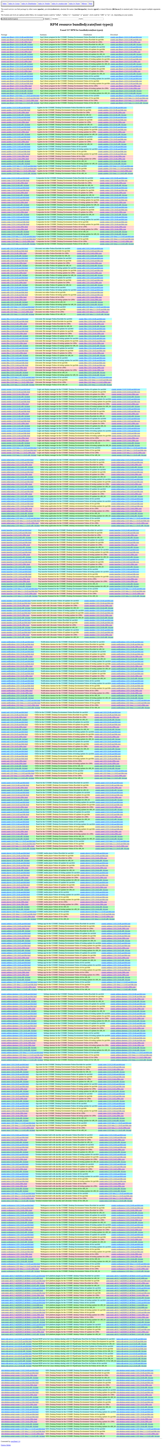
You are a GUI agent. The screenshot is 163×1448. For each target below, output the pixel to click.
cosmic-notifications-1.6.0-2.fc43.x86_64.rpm (127, 669)
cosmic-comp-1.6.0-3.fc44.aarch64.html (15, 188)
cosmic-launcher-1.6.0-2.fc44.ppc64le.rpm (124, 542)
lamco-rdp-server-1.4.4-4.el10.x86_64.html (16, 1361)
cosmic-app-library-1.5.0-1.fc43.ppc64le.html (17, 69)
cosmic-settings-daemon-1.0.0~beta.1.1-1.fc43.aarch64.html (22, 1052)
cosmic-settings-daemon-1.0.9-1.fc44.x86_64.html (18, 1048)
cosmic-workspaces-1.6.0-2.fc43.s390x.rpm (126, 1230)
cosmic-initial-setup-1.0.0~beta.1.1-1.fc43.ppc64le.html (20, 521)
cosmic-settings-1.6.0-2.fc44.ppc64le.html (15, 936)
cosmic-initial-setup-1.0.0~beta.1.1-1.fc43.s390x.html (20, 523)
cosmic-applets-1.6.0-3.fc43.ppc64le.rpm (112, 129)
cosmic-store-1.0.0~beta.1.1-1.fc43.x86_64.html (18, 1130)
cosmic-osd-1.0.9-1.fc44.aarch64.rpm (107, 751)
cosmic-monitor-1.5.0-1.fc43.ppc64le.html (16, 632)
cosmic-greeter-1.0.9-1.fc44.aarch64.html (15, 428)
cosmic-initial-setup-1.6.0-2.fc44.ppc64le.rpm (127, 472)
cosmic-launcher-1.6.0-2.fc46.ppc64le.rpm (124, 533)
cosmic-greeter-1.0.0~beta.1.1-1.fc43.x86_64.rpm (128, 455)
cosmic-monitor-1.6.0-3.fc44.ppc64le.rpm (98, 603)
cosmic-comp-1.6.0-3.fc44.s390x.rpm (113, 193)
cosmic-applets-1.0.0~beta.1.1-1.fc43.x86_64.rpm (115, 173)
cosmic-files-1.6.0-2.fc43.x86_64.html (14, 346)
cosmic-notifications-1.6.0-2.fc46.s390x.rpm (126, 647)
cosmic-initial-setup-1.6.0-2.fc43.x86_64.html (17, 487)
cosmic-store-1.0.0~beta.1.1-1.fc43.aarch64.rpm (114, 1123)
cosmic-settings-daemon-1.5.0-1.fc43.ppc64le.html (19, 1026)
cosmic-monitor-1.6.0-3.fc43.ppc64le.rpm (98, 613)
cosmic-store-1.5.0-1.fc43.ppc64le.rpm (111, 1096)
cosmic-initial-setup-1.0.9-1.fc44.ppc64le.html (17, 504)
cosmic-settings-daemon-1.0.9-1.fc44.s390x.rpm (127, 1043)
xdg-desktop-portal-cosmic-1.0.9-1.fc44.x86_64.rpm (134, 1424)
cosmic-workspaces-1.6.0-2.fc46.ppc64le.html (17, 1208)
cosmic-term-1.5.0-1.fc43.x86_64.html (14, 1171)
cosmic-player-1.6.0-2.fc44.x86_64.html (15, 870)
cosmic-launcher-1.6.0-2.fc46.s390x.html (15, 535)
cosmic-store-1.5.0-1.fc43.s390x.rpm (111, 1099)
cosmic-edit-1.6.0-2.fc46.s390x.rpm (89, 253)
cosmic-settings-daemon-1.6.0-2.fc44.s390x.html (18, 1009)
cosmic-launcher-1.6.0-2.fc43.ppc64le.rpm (124, 552)
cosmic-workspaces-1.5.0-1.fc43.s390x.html (16, 1239)
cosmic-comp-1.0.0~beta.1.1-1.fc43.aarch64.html (18, 236)
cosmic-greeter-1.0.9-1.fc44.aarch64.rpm (125, 428)
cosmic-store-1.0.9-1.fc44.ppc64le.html (15, 1108)
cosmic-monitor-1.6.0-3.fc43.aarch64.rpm (98, 610)
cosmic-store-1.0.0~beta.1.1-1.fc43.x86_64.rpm (114, 1130)
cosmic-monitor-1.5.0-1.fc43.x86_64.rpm (98, 637)
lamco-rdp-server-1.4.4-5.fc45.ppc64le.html (16, 1341)
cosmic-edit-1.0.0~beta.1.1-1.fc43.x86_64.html (17, 314)
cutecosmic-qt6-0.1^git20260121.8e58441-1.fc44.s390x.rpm (127, 1315)
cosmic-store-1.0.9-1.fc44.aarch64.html (15, 1103)
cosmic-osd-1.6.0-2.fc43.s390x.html (13, 737)
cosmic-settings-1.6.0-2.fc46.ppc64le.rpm (115, 926)
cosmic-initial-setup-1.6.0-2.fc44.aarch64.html (17, 469)
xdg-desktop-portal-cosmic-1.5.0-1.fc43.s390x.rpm (134, 1404)
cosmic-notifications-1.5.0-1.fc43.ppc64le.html (17, 673)
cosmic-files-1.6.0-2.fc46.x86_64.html (14, 326)
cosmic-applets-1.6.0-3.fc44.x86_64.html (15, 125)
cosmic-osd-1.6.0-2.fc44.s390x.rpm (106, 727)
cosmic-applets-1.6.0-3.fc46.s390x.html (15, 112)
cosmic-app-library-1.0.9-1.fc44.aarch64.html (17, 76)
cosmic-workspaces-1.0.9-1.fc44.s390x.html (16, 1254)
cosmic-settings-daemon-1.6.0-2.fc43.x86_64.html (18, 1021)
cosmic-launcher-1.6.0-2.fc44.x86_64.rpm (124, 547)
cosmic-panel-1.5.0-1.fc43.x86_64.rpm (109, 819)
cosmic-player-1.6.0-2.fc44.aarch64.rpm (94, 863)
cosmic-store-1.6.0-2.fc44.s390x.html (14, 1079)
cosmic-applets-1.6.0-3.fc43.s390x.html (15, 132)
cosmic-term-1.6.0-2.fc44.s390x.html (14, 1150)
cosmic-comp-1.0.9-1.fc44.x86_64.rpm (113, 232)
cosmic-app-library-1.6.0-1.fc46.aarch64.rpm (126, 37)
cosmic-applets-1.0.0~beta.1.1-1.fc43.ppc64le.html (19, 168)
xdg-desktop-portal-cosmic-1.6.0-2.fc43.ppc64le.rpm (134, 1392)
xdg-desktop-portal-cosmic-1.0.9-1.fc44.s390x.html (19, 1419)
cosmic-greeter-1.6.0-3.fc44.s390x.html (15, 394)
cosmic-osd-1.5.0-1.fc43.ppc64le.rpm (107, 744)
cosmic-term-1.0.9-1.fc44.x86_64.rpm (112, 1188)
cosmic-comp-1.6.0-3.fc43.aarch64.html (15, 197)
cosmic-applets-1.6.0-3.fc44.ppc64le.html (15, 120)
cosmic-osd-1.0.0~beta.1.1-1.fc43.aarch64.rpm (110, 771)
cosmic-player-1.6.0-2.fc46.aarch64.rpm (94, 853)
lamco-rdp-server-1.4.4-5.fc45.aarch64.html (16, 1339)
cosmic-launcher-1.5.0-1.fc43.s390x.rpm (123, 564)
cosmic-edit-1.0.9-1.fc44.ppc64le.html (14, 292)
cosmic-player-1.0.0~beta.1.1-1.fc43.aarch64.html (18, 912)
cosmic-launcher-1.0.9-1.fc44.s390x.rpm (123, 579)
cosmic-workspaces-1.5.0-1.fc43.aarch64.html (17, 1235)
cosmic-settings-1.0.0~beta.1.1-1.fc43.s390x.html (18, 987)
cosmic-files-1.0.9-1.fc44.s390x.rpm (91, 368)
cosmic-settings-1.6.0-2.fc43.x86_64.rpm (115, 950)
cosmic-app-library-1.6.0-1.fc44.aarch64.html (17, 47)
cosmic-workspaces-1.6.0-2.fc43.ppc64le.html (17, 1227)
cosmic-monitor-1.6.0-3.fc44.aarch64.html (16, 601)
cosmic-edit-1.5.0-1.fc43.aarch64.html (14, 278)
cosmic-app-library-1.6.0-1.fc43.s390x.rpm (125, 61)
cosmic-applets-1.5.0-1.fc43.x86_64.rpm (112, 144)
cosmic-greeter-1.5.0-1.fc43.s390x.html (15, 423)
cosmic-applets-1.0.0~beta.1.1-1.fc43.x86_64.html (18, 173)
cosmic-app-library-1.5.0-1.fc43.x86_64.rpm (125, 74)
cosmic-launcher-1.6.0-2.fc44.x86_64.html (16, 547)
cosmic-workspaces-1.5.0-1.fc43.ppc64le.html (17, 1237)
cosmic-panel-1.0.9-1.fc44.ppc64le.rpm (109, 827)
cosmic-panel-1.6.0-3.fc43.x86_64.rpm (109, 809)
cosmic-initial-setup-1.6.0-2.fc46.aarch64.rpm (127, 460)
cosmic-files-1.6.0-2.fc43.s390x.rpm (91, 343)
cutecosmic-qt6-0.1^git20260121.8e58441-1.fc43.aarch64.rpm (128, 1325)
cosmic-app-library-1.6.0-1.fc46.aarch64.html (17, 37)
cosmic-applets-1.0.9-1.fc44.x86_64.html (15, 161)
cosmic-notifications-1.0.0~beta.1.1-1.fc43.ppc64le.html (20, 703)
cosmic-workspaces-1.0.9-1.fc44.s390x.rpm (126, 1254)
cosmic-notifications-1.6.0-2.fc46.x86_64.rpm (127, 649)
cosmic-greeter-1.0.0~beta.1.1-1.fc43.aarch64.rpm (128, 448)
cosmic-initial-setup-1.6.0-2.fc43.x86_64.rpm (127, 487)
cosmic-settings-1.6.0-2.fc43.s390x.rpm (115, 948)
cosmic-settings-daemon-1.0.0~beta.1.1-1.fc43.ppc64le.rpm (131, 1055)
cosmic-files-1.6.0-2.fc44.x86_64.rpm (92, 336)
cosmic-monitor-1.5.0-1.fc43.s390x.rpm (98, 635)
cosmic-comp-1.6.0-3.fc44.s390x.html (14, 193)
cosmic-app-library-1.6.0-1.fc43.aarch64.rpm (126, 57)
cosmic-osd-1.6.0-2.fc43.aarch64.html (14, 732)
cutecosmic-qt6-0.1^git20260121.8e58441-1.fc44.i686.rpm (126, 1305)
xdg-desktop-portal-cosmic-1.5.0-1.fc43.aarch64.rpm (134, 1400)
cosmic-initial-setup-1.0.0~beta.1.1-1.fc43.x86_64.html (20, 526)
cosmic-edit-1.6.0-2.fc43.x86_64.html (14, 275)
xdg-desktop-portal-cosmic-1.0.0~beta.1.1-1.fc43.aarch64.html (23, 1429)
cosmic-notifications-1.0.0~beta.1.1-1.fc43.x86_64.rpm (130, 708)
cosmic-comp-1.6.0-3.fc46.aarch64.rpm (113, 178)
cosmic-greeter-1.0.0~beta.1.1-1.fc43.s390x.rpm (128, 453)
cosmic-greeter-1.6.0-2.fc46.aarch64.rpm (125, 409)
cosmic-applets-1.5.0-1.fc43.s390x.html (15, 142)
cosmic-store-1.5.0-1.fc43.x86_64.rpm (111, 1101)
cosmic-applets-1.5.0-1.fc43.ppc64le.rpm (112, 139)
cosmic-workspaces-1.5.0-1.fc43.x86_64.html (17, 1242)
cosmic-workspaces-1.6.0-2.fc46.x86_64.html (17, 1213)
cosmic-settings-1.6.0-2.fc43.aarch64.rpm (115, 943)
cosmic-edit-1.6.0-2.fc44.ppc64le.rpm (90, 261)
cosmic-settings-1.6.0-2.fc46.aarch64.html (15, 924)
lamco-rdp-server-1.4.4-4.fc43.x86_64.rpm (131, 1358)
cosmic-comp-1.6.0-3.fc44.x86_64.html (15, 195)
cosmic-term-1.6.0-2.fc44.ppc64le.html (14, 1147)
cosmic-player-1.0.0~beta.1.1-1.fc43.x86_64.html (18, 919)
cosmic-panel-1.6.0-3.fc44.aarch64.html (15, 792)
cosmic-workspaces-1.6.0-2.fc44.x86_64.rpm (127, 1222)
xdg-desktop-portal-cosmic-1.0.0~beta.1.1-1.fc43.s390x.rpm (137, 1434)
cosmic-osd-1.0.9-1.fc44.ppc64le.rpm (107, 756)
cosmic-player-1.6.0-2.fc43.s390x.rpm (93, 878)
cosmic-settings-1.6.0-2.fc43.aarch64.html (15, 943)
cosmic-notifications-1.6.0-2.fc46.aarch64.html (17, 642)
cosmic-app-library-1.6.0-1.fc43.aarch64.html (17, 57)
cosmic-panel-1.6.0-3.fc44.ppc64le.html (15, 795)
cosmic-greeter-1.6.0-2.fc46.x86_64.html (15, 416)
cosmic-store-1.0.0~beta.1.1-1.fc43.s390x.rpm (114, 1128)
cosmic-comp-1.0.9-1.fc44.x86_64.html (15, 232)
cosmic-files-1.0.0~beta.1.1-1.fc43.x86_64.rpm (95, 385)
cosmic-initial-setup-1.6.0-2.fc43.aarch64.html (17, 479)
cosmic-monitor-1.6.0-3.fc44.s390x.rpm (98, 605)
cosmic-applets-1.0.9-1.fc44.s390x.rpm (111, 156)
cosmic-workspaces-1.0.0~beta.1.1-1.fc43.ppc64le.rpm (130, 1266)
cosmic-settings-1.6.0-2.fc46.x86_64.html (15, 931)
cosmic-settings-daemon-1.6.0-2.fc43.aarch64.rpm (127, 1014)
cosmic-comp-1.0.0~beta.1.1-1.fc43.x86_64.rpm (117, 244)
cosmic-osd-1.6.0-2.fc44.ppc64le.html (14, 724)
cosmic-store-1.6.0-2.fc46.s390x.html (14, 1069)
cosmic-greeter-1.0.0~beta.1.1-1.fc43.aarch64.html (19, 448)
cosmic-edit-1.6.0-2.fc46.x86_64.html (14, 256)
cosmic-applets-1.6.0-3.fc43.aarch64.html (15, 127)
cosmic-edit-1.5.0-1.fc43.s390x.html (14, 283)
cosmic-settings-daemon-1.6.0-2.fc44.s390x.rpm (127, 1009)
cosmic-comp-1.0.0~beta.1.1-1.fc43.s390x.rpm (116, 241)
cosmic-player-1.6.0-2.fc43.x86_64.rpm (94, 880)
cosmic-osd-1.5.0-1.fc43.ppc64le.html (14, 744)
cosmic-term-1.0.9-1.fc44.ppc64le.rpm (112, 1179)
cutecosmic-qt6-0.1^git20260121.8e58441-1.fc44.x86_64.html (23, 1320)
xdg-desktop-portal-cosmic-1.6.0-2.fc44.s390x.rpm (134, 1385)
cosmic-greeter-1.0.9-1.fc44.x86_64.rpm (125, 443)
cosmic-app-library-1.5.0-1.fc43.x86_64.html (17, 74)
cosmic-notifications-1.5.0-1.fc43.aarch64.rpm (127, 671)
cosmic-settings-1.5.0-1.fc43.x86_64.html (15, 960)
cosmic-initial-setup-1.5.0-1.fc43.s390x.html (16, 494)
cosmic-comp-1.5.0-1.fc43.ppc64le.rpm (113, 210)
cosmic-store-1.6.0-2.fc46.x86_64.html (14, 1072)
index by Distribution (29, 4)
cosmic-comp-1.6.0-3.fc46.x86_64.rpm (113, 185)
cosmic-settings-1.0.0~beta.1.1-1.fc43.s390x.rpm (118, 987)
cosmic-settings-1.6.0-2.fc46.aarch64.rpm (115, 924)
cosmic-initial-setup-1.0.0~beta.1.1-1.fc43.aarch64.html (20, 518)
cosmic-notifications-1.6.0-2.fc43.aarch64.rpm (127, 661)
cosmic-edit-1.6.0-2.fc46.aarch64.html (14, 248)
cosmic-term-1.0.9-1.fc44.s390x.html (14, 1184)
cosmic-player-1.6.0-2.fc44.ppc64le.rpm (94, 865)
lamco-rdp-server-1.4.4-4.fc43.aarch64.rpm (131, 1354)
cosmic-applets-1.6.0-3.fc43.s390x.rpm (111, 132)
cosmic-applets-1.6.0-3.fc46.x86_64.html (15, 115)
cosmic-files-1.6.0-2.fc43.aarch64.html (14, 338)
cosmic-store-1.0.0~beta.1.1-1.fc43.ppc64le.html (18, 1125)
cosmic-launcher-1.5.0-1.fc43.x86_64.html (16, 567)
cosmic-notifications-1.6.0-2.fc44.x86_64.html (17, 659)
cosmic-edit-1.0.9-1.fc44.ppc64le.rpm (90, 292)
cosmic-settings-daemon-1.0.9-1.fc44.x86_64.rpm (127, 1048)
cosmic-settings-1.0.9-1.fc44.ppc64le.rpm (115, 967)
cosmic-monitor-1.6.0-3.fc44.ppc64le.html (16, 603)
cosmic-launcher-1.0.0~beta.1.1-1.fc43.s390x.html (18, 594)
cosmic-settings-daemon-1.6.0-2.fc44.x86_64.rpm (127, 1011)
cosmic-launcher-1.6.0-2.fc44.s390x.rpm (123, 545)
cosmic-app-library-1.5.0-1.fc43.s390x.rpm (125, 71)
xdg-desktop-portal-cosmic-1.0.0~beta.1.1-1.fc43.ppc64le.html (23, 1431)
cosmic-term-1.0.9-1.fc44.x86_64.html (14, 1188)
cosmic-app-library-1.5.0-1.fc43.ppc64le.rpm (126, 69)
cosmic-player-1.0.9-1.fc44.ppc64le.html (15, 897)
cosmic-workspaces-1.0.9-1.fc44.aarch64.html (17, 1244)
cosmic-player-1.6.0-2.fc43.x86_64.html (15, 880)
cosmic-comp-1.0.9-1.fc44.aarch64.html (15, 217)
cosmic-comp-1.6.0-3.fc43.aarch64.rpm (113, 197)
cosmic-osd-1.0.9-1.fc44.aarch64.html (14, 751)
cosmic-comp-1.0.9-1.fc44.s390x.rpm (113, 227)
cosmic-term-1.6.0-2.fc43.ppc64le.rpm (112, 1157)
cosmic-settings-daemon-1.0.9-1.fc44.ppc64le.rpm (127, 1038)
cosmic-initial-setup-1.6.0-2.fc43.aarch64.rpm (127, 479)
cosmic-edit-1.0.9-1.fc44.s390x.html (14, 297)
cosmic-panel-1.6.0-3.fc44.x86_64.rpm (109, 800)
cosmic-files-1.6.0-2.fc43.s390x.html (14, 343)
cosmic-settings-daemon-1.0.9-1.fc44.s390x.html (18, 1043)
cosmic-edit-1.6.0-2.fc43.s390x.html (14, 273)
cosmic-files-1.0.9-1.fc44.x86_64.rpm (92, 372)
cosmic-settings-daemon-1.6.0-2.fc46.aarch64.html (19, 994)
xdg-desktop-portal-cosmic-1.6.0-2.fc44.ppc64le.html (19, 1383)
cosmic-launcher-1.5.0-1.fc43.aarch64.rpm (124, 559)
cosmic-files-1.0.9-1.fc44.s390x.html (14, 368)
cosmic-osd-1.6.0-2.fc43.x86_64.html (14, 739)
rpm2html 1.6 (15, 1441)
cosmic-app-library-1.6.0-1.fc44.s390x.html (16, 52)
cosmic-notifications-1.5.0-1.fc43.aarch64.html (17, 671)
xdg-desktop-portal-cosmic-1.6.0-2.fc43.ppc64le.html (19, 1392)
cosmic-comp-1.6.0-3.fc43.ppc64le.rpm (113, 200)
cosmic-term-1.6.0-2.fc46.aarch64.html (14, 1135)
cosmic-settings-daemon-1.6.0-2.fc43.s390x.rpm (127, 1018)
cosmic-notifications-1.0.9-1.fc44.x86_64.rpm (127, 695)
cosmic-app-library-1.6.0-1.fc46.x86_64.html (17, 44)
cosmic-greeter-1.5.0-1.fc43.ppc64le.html (15, 421)
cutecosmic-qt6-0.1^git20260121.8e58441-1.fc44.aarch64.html (23, 1300)
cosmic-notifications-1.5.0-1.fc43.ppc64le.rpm (127, 673)
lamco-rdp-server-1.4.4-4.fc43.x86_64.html (16, 1358)
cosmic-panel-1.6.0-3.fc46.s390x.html (14, 788)
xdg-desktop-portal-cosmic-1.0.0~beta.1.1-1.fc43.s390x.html (22, 1434)
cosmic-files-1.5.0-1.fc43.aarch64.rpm (92, 348)
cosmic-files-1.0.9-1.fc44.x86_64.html (14, 372)
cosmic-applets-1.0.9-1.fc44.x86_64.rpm (112, 161)
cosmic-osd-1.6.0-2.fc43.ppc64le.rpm (107, 734)
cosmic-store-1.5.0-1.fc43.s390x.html (14, 1099)
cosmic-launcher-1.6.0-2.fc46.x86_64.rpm (124, 537)
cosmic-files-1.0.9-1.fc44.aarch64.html (14, 358)
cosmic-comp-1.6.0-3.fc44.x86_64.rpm (113, 195)
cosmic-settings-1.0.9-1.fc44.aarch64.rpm (115, 963)
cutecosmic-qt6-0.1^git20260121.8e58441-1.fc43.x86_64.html (23, 1334)
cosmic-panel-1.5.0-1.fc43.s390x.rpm (108, 817)
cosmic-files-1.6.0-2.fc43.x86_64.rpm (92, 346)
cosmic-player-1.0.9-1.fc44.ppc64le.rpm (94, 897)
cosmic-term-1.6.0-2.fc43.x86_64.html (14, 1162)
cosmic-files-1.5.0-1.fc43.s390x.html (14, 353)
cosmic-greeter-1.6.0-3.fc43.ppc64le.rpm (125, 401)
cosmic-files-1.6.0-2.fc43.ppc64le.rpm (92, 341)
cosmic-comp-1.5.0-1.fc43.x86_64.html (15, 215)
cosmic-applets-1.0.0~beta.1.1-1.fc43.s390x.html (18, 171)
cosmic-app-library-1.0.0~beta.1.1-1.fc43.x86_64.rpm (129, 103)
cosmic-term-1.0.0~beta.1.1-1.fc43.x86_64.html (18, 1201)
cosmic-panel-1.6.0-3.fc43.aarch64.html (15, 802)
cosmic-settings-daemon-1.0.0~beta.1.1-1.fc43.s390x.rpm (130, 1057)
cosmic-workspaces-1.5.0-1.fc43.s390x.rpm (126, 1239)
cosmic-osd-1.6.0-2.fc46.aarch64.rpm (107, 712)
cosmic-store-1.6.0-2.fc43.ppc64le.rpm (111, 1086)
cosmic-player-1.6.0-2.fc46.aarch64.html (15, 853)
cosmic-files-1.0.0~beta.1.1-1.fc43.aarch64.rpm (95, 377)
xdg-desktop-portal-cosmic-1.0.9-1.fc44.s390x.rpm (134, 1419)
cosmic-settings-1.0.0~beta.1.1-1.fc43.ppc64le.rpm (119, 984)
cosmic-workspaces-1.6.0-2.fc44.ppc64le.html (17, 1218)
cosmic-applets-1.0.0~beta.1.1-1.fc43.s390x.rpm (115, 171)
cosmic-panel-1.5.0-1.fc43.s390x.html (14, 817)
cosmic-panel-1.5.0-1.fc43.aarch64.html (15, 812)
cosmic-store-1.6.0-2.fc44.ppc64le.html (15, 1077)
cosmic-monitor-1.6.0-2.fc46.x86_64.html (15, 627)
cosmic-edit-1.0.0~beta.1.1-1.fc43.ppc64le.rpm (93, 309)
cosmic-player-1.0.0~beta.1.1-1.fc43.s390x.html (18, 916)
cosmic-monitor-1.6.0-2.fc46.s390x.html (15, 625)
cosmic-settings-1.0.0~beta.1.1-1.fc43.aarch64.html (19, 982)
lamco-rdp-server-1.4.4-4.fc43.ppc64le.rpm (131, 1356)
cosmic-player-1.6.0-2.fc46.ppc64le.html (15, 856)
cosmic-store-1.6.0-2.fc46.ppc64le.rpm (111, 1067)
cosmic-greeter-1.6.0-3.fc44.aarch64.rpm (125, 389)
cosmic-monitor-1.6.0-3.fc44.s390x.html (15, 605)
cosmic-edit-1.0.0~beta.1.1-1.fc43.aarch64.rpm (93, 307)
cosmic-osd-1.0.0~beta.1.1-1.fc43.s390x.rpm (110, 776)
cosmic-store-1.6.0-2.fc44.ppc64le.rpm (111, 1077)
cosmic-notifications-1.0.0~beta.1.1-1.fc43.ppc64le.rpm (130, 703)
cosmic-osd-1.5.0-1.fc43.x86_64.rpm (107, 749)
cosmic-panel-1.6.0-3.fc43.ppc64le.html (15, 805)
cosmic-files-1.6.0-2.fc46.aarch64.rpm (92, 319)
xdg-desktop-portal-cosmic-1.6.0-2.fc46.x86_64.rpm (134, 1378)
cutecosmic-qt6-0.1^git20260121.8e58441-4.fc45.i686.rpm (126, 1278)
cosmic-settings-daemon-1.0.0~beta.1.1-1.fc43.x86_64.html (22, 1060)
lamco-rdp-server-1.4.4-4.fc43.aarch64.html (16, 1354)
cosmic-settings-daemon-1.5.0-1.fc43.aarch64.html (19, 1023)
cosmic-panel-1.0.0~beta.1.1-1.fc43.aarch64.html (18, 841)
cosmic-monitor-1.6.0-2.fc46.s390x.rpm (98, 625)
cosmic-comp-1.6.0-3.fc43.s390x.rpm (113, 202)
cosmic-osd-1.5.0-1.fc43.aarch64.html (14, 741)
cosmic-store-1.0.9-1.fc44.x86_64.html (14, 1118)
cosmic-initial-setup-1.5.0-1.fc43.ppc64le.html (17, 491)
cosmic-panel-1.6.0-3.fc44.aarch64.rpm (109, 792)
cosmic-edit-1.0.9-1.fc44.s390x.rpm (89, 297)
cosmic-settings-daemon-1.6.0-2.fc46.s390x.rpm (127, 999)
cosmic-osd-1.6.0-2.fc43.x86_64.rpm (107, 739)
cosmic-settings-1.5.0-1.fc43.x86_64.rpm (115, 960)
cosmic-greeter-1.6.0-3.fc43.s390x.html (15, 404)
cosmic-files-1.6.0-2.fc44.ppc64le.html (14, 331)
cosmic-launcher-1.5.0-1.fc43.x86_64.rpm (124, 567)
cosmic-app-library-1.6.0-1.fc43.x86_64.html (17, 64)
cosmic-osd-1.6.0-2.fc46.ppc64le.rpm (107, 715)
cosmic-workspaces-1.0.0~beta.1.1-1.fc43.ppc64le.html (20, 1266)
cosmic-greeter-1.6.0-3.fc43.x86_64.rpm (125, 406)
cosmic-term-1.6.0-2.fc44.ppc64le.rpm (112, 1147)
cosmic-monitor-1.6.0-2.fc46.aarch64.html (16, 620)
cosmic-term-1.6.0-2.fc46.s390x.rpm (112, 1140)
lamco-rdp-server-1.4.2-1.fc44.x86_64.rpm (131, 1366)
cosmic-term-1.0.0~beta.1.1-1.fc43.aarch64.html (18, 1193)
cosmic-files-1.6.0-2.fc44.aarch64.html (14, 329)
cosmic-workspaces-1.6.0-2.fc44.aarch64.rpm (127, 1215)
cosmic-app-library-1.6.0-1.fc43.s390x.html (16, 61)
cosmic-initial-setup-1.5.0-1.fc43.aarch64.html (17, 489)
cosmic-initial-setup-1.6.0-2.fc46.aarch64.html (17, 460)
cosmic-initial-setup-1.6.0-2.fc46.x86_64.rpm (127, 467)
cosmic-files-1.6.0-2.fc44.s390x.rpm (91, 333)
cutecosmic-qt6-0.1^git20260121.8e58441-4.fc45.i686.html (22, 1278)
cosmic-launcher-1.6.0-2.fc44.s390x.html (15, 545)
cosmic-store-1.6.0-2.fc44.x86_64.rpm (111, 1082)
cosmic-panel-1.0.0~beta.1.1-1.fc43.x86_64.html (18, 848)
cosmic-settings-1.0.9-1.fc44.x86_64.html (15, 977)
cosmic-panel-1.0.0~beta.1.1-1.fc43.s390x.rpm (111, 846)
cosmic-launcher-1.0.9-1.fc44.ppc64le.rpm (124, 574)
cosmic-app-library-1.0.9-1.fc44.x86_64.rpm (125, 91)
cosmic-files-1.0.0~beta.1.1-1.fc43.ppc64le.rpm (95, 380)
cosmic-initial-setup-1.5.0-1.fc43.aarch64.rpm (127, 489)
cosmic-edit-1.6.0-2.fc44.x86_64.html (14, 265)
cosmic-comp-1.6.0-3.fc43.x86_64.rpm (113, 205)
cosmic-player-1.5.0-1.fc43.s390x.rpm (93, 887)
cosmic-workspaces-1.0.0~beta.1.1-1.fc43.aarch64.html (20, 1264)
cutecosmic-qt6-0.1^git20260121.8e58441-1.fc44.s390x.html (22, 1315)
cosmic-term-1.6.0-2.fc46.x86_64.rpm (112, 1142)
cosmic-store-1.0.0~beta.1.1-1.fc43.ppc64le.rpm (114, 1125)
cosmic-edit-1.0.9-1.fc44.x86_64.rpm (90, 302)
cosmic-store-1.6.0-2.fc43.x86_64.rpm (111, 1091)
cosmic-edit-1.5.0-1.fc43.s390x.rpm (89, 283)
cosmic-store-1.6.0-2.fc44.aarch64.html (15, 1074)
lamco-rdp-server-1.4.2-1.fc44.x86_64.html (16, 1366)
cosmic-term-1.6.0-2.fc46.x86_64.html (14, 1142)
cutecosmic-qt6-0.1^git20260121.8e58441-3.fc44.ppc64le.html (23, 1293)
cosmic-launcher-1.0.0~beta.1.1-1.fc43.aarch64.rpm (127, 589)
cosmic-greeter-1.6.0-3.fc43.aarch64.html (15, 399)
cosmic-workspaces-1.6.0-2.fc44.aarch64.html (17, 1215)
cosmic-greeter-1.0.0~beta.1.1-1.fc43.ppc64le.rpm (128, 450)
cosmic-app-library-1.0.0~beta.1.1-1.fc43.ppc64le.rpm (129, 98)
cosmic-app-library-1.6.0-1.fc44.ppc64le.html (17, 49)
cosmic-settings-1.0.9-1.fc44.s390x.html (15, 972)
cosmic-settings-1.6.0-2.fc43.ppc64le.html (15, 946)
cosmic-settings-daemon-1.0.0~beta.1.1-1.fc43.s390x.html (21, 1057)
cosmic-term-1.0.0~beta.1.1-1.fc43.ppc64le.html (18, 1196)
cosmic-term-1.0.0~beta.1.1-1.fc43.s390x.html (17, 1198)
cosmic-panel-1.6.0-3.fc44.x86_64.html (15, 800)
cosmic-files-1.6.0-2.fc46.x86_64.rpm (92, 326)
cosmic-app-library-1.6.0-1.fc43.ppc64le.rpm (126, 59)
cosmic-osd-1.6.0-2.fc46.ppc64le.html (14, 715)
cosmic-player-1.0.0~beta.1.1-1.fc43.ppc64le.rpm (97, 914)
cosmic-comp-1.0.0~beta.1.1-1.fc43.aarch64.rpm (117, 236)
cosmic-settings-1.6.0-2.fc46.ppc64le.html (15, 926)
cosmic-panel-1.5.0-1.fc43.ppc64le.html (15, 814)
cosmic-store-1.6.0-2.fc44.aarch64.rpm (111, 1074)
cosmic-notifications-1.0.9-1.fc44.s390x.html (16, 691)
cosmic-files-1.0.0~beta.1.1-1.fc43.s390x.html (17, 382)
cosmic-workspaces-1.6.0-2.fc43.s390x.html (16, 1230)
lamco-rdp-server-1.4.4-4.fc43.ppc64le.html (16, 1356)
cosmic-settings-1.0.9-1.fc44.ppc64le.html (15, 967)
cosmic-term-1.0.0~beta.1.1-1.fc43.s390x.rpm (115, 1198)
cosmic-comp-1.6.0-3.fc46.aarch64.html (15, 178)
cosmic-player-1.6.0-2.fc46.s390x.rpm (93, 858)
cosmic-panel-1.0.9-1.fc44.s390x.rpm (108, 831)
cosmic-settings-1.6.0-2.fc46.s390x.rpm (115, 928)
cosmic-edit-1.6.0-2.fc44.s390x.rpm (89, 263)
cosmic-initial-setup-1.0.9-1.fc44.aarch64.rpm (127, 499)
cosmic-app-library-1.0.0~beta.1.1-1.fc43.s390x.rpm (128, 100)
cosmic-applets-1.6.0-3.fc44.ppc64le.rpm (112, 120)
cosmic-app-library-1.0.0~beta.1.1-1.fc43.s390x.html (19, 100)
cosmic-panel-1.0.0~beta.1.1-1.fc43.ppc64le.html (18, 844)
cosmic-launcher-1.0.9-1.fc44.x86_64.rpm (124, 584)
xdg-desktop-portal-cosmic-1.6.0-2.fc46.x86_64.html (19, 1378)
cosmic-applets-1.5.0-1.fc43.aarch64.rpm (112, 137)
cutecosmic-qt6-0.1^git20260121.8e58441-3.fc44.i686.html (22, 1290)
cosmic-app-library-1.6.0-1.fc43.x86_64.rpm (125, 64)
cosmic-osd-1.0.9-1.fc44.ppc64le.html (14, 756)
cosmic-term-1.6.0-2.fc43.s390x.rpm (112, 1159)
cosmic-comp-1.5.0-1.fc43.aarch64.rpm (113, 207)
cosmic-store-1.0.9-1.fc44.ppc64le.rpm (111, 1108)
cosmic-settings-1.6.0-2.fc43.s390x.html (15, 948)
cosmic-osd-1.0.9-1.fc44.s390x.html (13, 761)
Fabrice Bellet (6, 1445)
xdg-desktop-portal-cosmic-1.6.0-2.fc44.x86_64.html (19, 1387)
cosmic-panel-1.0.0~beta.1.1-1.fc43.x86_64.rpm (112, 848)
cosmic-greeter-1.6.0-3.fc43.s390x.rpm (125, 404)
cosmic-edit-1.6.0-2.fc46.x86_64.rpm (90, 256)
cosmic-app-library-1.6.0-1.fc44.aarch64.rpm (126, 47)
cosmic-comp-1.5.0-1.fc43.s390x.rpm (113, 212)
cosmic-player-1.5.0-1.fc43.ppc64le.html (15, 885)
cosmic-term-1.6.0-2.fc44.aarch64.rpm (112, 1145)
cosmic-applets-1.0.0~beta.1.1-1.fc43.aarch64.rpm (115, 166)
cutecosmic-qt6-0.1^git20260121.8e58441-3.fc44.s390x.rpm (127, 1295)
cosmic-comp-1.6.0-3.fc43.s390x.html (14, 202)
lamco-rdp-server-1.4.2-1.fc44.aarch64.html (16, 1363)
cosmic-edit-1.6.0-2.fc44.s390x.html (14, 263)
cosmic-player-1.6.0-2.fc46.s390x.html (14, 858)
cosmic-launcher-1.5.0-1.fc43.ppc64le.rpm (124, 562)
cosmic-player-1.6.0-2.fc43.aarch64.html (15, 873)
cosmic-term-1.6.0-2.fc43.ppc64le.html (14, 1157)
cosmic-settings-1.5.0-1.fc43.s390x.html (15, 958)
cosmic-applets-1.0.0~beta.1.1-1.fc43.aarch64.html (19, 166)
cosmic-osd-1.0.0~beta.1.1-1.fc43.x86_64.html (17, 778)
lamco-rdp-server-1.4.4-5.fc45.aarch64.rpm (131, 1339)
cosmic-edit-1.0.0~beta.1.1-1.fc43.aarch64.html (17, 307)
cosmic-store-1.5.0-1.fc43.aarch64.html (15, 1094)
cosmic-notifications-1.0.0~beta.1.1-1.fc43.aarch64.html (20, 700)
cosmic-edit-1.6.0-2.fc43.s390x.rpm (89, 273)
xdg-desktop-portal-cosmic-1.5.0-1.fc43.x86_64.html (19, 1407)
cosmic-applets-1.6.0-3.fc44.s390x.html (15, 122)
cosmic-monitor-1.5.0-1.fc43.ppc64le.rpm (98, 632)
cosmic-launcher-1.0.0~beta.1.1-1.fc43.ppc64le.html (19, 591)
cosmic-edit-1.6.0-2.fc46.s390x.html (14, 253)
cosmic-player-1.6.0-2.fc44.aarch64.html (15, 863)
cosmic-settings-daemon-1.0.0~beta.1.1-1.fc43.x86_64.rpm (131, 1060)
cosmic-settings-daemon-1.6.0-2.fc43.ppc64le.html (19, 1016)
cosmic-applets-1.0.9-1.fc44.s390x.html (15, 156)
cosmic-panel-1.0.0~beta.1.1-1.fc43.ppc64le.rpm (112, 844)
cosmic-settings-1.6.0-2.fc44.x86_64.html (15, 941)
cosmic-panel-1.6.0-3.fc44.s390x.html (14, 797)
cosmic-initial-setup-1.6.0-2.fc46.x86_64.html (17, 467)
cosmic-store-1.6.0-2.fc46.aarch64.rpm (111, 1064)
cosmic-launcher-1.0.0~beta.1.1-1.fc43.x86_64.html (19, 596)
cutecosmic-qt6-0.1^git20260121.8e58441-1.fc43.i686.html (22, 1327)
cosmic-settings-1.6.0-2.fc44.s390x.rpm (115, 938)
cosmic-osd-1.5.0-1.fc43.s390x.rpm (106, 746)
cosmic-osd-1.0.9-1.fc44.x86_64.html (14, 766)
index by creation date (59, 4)
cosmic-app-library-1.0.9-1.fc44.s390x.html (16, 86)
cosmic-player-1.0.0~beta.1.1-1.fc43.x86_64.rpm (97, 919)
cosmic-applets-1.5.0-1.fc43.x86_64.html (15, 144)
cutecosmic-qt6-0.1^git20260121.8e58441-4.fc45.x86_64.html (23, 1286)
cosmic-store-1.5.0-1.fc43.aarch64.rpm (111, 1094)
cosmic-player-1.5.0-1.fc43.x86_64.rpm (94, 890)
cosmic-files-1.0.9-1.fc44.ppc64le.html (14, 363)
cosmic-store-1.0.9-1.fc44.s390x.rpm (111, 1113)
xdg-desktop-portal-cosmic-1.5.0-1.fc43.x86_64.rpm (134, 1407)
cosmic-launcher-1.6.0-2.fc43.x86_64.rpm (124, 557)
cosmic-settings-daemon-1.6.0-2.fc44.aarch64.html (19, 1004)
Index (5, 4)
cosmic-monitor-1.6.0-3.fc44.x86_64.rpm (98, 608)
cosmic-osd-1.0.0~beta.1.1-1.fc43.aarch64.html (17, 771)
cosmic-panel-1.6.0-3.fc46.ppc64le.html (15, 785)
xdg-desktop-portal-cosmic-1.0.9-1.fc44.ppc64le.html (19, 1414)
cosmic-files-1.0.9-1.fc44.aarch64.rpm (92, 358)
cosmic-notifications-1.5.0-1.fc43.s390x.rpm (126, 676)
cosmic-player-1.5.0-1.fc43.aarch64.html (15, 882)
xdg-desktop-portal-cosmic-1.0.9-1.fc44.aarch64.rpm (134, 1409)
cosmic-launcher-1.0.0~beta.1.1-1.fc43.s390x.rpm (126, 594)
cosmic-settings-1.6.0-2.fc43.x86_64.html (15, 950)
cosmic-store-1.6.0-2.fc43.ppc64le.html (15, 1086)
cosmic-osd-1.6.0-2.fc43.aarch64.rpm (107, 732)
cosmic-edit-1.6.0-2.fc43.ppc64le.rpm (90, 270)
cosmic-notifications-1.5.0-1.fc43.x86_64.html (17, 678)
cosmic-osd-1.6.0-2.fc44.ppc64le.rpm (107, 724)
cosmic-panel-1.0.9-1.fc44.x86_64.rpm (109, 836)
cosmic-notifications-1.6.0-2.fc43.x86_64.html (17, 669)
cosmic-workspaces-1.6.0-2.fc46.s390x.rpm (126, 1210)
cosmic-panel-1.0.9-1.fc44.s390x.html (14, 831)
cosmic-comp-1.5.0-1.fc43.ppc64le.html (15, 210)
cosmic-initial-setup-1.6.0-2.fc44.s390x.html (16, 474)
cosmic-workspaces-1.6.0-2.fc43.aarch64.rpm (127, 1225)
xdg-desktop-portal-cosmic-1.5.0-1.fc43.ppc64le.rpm (134, 1402)
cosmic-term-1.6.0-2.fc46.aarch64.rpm (112, 1135)
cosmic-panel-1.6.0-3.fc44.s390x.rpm (108, 797)
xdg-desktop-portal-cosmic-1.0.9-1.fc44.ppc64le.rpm (134, 1414)
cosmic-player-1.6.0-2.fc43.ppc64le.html (15, 875)
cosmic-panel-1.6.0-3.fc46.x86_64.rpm (109, 790)
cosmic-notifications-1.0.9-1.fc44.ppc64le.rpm (127, 686)
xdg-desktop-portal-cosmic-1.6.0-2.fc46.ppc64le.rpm (134, 1373)
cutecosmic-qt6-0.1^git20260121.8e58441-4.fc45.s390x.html (22, 1283)
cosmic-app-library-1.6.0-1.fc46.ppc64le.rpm (126, 40)
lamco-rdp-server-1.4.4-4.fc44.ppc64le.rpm (131, 1349)
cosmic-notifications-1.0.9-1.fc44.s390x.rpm (126, 691)
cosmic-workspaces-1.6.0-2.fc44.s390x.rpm (126, 1220)
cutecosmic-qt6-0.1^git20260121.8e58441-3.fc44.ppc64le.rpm (128, 1293)
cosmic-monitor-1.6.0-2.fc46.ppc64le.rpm (98, 623)
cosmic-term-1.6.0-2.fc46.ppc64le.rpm (112, 1137)
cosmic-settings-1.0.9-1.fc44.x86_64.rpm (115, 977)
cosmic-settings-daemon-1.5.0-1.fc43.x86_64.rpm (127, 1031)
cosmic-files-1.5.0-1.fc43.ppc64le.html (14, 351)
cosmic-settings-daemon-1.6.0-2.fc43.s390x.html (18, 1018)
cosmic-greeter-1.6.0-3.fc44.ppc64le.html (15, 392)
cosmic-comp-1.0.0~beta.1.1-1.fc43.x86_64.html (18, 244)
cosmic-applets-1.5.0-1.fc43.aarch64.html (15, 137)
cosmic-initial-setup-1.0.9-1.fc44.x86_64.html (17, 513)
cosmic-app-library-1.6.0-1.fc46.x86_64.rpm (125, 44)
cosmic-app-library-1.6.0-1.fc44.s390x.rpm (125, 52)
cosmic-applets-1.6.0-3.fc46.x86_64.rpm (112, 115)
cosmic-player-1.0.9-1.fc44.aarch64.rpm (94, 892)
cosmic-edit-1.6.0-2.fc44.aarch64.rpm (90, 258)
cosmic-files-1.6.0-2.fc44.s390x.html (14, 333)
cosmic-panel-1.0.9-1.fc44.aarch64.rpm (109, 822)
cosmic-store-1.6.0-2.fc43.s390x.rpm (111, 1089)
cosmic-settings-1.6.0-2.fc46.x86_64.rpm (115, 931)
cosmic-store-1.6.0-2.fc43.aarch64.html (15, 1084)
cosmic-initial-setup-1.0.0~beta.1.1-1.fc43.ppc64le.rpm (130, 521)
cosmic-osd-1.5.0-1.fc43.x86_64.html (14, 749)
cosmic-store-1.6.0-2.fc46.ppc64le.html (15, 1067)
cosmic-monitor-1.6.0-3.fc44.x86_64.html (15, 608)
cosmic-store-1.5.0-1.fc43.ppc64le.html (15, 1096)
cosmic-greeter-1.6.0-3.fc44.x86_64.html (15, 397)
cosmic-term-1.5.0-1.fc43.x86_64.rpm (112, 1171)
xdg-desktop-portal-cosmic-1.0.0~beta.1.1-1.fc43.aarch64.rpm (138, 1429)
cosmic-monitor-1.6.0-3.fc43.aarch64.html (16, 610)
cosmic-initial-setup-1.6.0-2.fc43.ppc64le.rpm (127, 482)
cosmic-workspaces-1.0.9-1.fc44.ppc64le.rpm (127, 1249)
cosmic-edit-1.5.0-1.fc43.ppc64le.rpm (90, 280)
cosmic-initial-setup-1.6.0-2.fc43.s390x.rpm (126, 484)
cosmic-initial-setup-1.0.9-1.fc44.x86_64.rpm (127, 513)
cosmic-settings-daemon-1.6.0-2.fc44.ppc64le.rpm (127, 1006)
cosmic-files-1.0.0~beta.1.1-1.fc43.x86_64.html (17, 385)
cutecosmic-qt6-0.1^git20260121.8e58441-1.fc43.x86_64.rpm (128, 1334)
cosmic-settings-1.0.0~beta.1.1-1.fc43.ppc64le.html (19, 984)
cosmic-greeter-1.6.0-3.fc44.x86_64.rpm (125, 397)
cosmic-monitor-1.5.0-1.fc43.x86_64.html (15, 637)
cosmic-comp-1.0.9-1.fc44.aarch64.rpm (113, 217)
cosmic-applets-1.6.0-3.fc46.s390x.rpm (111, 112)
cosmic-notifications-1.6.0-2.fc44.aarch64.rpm (127, 652)
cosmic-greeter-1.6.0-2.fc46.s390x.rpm (125, 414)
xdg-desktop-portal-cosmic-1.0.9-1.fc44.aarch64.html (19, 1409)
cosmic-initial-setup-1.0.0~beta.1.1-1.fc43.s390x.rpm (129, 523)
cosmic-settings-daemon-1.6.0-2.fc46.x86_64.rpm (127, 1001)
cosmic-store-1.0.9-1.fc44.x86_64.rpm (111, 1118)
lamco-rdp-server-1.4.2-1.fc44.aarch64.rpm (131, 1363)
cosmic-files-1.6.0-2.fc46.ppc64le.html (14, 321)
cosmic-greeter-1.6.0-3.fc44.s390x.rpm (125, 394)
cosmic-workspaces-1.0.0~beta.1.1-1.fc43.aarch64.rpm (130, 1264)
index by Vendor (44, 4)
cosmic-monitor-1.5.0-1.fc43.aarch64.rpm (98, 630)
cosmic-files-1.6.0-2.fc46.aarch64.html (14, 319)
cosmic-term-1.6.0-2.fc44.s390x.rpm (112, 1150)
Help (90, 4)
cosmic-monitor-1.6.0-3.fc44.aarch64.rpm (98, 601)
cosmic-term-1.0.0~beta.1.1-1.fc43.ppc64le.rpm (116, 1196)
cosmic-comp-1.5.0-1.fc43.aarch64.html (15, 207)
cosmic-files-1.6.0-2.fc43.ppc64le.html (14, 341)
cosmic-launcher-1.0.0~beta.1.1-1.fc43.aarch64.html (19, 589)
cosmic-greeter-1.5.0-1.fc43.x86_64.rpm (125, 426)
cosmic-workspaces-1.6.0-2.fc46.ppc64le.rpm (127, 1208)
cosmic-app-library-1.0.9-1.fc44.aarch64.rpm (126, 76)
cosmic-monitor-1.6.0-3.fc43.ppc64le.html (16, 613)
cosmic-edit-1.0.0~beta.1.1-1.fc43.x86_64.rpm (93, 314)
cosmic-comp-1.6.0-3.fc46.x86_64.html (15, 185)
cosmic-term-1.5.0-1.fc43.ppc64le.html (14, 1167)
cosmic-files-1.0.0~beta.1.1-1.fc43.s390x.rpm (95, 382)
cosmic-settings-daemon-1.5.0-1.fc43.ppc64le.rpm (127, 1026)
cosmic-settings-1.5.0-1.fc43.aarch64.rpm (115, 953)
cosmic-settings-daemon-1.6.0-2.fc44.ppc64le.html (19, 1006)
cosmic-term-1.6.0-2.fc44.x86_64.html (14, 1152)
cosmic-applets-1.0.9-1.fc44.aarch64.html (15, 147)
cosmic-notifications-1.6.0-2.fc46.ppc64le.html (17, 644)
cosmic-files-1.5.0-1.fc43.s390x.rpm (91, 353)
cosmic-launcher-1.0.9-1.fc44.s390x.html (15, 579)
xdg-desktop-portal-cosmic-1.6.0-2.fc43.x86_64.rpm (134, 1397)
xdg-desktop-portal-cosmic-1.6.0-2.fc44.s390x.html (19, 1385)
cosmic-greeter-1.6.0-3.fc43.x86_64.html (15, 406)
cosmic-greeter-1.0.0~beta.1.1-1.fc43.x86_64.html (18, 455)
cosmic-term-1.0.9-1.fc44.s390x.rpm (112, 1184)
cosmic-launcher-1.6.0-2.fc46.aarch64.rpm (124, 530)
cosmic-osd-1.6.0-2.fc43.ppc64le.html (14, 734)
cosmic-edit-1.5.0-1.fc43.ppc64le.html (14, 280)
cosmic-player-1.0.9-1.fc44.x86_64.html (15, 907)
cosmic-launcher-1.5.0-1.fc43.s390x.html (15, 564)
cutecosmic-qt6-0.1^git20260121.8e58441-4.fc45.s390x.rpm (127, 1283)
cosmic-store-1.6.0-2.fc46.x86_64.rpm (111, 1072)
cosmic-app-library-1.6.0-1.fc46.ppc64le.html (17, 40)
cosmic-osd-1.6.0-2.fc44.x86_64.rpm (107, 729)
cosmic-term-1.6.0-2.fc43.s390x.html (14, 1159)
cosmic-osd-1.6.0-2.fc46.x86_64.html (14, 720)
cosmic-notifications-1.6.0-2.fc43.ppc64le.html (17, 664)
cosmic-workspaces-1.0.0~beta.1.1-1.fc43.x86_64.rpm (130, 1271)
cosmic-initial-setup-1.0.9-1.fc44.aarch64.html (17, 499)
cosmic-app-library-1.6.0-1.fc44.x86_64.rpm (125, 54)
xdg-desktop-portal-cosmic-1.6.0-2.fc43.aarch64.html (19, 1390)
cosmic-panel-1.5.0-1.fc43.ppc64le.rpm (109, 814)
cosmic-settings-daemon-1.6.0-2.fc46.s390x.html (18, 999)
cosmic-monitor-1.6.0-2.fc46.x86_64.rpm (98, 627)
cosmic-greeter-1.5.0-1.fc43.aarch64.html (15, 419)
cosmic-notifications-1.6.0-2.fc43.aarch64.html (17, 661)
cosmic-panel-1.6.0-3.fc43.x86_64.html (15, 809)
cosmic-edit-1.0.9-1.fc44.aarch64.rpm (90, 287)
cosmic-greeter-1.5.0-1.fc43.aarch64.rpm (125, 419)
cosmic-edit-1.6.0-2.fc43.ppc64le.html (14, 270)
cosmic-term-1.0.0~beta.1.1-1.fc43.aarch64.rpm (116, 1193)
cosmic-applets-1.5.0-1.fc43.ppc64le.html (15, 139)
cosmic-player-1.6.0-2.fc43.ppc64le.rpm (94, 875)
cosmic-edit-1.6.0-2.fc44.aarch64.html (14, 258)
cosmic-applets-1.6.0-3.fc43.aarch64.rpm (112, 127)
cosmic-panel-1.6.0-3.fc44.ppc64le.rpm (109, 795)
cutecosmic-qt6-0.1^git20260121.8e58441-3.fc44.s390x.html (22, 1295)
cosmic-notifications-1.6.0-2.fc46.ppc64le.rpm (127, 644)
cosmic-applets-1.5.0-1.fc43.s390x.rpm (111, 142)
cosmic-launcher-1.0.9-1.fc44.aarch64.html (16, 569)
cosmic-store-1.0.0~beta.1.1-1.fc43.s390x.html (17, 1128)
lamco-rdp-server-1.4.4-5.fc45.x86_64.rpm (131, 1344)
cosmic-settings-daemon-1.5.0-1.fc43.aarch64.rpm (127, 1023)
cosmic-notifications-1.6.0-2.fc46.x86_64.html (17, 649)
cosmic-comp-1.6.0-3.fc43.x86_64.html (15, 205)
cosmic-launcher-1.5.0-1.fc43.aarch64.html (16, 559)
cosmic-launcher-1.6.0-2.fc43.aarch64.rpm (124, 550)
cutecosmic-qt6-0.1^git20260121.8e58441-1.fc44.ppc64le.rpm (128, 1310)
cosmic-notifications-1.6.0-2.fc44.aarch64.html (17, 652)
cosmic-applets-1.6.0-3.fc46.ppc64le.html (15, 110)
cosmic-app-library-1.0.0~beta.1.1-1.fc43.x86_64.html (20, 103)
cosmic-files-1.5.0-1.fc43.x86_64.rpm (92, 355)
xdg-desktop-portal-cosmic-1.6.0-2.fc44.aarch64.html (19, 1380)
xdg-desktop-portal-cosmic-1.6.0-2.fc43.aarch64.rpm (134, 1390)
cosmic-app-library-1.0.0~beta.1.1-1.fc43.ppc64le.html (20, 98)
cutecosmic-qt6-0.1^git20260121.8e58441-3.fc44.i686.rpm (126, 1290)
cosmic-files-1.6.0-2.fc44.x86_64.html (14, 336)
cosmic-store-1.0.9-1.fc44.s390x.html (14, 1113)
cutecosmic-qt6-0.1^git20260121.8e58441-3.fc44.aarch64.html (23, 1288)
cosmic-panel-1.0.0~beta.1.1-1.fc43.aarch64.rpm (112, 841)
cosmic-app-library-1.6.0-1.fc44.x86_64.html (17, 54)
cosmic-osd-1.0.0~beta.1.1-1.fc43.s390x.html (17, 776)
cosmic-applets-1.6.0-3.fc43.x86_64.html (15, 134)
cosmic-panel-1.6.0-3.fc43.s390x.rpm (108, 807)
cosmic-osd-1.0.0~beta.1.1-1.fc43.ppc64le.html (17, 773)
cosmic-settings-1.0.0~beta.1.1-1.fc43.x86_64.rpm (119, 989)
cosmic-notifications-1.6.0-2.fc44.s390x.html (16, 656)
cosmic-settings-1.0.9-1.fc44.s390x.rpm (115, 972)
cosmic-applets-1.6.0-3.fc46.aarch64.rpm (112, 108)
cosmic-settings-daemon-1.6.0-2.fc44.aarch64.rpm (127, 1004)
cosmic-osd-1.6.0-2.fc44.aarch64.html (14, 722)
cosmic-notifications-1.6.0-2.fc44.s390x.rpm (126, 656)
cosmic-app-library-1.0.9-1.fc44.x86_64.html (17, 91)
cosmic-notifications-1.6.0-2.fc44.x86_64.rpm (127, 659)
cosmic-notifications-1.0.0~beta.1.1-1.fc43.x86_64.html (20, 708)
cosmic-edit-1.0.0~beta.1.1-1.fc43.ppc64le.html (17, 309)
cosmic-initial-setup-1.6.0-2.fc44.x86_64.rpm (127, 477)
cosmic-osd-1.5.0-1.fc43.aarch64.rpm (107, 741)
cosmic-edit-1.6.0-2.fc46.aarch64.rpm (90, 248)
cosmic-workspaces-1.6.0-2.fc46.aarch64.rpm (127, 1205)
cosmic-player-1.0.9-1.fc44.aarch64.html (15, 892)
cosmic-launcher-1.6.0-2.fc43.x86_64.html (16, 557)
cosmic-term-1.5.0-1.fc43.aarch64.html (14, 1164)
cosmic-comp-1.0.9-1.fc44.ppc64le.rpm (113, 222)
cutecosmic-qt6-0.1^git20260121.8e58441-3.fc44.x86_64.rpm (128, 1298)
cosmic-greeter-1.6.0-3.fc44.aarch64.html (15, 389)
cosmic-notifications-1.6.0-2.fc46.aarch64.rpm (127, 642)
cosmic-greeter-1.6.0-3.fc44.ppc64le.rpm (125, 392)
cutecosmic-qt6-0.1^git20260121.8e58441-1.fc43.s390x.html (22, 1332)
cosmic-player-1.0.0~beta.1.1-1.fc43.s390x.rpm (96, 916)
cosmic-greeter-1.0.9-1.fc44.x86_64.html (15, 443)
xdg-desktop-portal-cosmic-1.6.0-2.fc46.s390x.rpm (134, 1375)
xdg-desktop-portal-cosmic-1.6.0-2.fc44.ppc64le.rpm (134, 1383)
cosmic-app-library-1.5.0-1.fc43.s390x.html (16, 71)
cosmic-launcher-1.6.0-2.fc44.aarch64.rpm (124, 540)
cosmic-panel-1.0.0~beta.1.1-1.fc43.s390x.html (17, 846)
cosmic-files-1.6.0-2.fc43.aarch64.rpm (92, 338)
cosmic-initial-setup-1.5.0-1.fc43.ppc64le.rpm (127, 491)
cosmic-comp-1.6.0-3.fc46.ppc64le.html (15, 180)
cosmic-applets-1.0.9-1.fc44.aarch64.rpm (112, 147)
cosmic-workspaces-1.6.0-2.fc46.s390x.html (16, 1210)
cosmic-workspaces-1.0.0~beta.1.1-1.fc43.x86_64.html (20, 1271)
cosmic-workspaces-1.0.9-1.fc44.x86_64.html (17, 1259)
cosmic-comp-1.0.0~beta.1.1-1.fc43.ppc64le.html (18, 239)
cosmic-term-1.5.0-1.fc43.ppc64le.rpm (112, 1167)
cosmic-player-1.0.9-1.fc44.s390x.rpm (93, 902)
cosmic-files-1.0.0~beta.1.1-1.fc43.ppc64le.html (18, 380)
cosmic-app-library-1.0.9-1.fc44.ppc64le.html (17, 81)
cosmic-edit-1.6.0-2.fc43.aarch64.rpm (90, 268)
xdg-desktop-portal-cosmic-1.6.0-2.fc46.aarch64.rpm (134, 1370)
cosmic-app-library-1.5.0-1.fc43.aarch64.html (17, 66)
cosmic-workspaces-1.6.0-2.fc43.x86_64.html (17, 1232)
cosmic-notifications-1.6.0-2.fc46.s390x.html (16, 647)
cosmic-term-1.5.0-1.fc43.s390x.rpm (112, 1169)
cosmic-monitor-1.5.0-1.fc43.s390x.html (15, 635)
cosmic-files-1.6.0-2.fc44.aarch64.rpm (92, 329)
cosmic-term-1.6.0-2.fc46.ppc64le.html (14, 1137)
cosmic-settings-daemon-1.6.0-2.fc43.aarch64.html (19, 1014)
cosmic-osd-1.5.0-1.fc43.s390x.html (13, 746)
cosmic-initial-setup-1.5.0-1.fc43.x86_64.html (17, 496)
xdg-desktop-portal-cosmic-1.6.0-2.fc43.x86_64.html (19, 1397)
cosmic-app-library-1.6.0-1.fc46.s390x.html (16, 42)
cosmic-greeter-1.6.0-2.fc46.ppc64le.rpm (125, 411)
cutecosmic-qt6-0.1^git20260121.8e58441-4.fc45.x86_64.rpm (128, 1286)
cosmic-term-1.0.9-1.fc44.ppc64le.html (14, 1179)
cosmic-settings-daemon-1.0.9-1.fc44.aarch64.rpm (127, 1033)
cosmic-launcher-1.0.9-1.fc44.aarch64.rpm (124, 569)
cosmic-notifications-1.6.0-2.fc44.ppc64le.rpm (127, 654)
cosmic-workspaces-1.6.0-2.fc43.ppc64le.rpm (127, 1227)
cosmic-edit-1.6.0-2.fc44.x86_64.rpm (90, 265)
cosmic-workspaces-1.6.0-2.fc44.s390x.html (16, 1220)
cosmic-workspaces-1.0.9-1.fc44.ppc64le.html (17, 1249)
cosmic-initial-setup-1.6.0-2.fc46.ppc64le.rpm (127, 462)
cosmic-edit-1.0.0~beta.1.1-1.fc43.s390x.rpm (92, 312)
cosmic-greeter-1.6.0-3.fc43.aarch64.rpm (125, 399)
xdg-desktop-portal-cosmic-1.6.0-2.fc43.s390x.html (19, 1395)
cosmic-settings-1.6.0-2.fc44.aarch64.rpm (115, 933)
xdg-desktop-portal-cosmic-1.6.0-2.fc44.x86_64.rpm (134, 1387)
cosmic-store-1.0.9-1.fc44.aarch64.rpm (111, 1103)
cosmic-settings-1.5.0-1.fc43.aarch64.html (15, 953)
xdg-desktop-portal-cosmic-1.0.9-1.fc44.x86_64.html (19, 1424)
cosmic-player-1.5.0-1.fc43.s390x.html (14, 887)
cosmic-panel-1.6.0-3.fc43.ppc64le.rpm (109, 805)
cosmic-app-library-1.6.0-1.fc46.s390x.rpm (125, 42)
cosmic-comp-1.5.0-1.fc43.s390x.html (14, 212)
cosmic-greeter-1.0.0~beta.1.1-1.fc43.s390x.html (18, 453)
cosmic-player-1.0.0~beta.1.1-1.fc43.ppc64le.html (18, 914)
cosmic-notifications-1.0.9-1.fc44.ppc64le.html (17, 686)
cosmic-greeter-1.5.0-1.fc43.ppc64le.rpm (125, 421)
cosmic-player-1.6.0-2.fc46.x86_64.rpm (94, 860)
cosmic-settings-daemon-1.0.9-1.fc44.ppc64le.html (19, 1038)
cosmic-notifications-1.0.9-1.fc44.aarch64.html (17, 681)
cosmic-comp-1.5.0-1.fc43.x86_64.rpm (113, 215)
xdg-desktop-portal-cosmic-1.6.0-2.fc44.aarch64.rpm (134, 1380)
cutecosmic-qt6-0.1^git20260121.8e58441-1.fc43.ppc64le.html (23, 1329)
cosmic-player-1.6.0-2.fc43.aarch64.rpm (94, 873)
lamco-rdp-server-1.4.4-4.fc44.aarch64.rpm (131, 1346)
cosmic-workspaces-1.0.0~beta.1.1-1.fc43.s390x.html (20, 1269)
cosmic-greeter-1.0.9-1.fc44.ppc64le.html (15, 433)
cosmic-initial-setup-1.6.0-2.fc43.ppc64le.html (17, 482)
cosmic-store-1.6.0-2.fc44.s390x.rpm (111, 1079)
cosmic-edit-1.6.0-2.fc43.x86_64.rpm (90, 275)
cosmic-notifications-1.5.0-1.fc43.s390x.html (16, 676)
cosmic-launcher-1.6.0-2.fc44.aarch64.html (16, 540)
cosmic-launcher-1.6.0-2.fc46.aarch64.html (16, 530)
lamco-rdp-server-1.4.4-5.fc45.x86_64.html (16, 1344)
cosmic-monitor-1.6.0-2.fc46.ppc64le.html (16, 623)
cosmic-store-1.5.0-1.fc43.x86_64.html (14, 1101)
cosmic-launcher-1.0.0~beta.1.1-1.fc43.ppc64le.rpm (127, 591)
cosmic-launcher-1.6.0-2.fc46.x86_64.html (16, 537)
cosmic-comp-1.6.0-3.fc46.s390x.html (14, 183)
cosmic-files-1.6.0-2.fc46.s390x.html (14, 324)
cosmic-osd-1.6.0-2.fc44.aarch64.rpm (107, 722)
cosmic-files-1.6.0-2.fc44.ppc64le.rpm (92, 331)
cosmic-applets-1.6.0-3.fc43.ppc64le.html (15, 129)
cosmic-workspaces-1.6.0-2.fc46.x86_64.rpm (127, 1213)
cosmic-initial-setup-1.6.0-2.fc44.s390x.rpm (126, 474)
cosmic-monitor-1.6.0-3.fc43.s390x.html (15, 615)
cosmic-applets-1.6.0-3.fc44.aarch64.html (15, 117)
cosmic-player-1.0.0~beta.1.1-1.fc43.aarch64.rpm (97, 912)
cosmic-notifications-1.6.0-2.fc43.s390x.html (16, 666)
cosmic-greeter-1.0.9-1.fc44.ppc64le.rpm (125, 433)
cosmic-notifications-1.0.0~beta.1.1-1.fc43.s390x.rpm (130, 705)
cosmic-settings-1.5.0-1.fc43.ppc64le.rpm (115, 955)
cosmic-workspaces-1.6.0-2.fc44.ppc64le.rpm (127, 1218)
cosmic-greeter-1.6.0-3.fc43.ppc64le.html (15, 401)
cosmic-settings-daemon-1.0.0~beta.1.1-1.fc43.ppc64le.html (22, 1055)
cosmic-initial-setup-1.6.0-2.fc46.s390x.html (16, 465)
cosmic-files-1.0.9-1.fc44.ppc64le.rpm (92, 363)
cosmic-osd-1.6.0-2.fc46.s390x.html (13, 717)
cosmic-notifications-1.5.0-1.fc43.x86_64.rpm (127, 678)
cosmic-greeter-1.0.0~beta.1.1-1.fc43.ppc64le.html (19, 450)
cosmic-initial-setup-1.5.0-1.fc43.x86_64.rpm (127, 496)
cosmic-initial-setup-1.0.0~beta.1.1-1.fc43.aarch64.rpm (130, 518)
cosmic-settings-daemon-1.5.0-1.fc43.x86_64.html (18, 1031)
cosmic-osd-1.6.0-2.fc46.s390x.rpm (106, 717)
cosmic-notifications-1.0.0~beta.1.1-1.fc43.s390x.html (20, 705)
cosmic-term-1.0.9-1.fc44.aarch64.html (14, 1174)
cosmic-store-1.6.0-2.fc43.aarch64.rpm (111, 1084)
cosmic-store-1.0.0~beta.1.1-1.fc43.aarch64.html (18, 1123)
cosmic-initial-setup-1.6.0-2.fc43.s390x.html (16, 484)
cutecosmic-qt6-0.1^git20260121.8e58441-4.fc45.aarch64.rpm (128, 1276)
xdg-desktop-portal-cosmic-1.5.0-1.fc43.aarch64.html (19, 1400)
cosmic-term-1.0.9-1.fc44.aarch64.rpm (112, 1174)
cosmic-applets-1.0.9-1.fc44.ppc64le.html (15, 151)
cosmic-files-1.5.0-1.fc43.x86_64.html (14, 355)
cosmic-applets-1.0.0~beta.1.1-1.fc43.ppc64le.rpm (115, 168)
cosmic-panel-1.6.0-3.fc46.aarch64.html (15, 783)
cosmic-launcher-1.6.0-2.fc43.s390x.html (15, 555)
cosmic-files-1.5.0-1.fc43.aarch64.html (14, 348)
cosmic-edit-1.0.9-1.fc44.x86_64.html (14, 302)
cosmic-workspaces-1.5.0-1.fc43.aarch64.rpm (127, 1235)
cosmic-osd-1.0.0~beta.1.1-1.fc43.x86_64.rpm (110, 778)
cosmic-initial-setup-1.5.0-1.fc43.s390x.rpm (126, 494)
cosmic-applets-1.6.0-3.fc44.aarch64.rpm (112, 117)
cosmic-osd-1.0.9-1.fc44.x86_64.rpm (107, 766)
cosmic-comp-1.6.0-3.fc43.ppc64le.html (15, 200)
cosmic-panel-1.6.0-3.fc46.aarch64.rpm (109, 783)
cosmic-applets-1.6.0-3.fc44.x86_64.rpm (112, 125)
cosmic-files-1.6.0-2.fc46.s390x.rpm (91, 324)
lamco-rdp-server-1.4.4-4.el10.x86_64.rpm (131, 1361)
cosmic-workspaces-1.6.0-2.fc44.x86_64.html (17, 1222)
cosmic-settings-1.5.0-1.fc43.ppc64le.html (15, 955)
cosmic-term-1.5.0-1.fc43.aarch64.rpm (112, 1164)
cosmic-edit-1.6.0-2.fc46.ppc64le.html (14, 251)
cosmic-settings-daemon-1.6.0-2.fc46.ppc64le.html (19, 996)
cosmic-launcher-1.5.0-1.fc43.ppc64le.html (16, 562)
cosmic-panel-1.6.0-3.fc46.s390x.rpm (108, 788)
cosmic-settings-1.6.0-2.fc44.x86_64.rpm (115, 941)
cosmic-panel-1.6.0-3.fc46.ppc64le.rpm (109, 785)
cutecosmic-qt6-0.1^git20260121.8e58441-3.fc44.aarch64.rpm (128, 1288)
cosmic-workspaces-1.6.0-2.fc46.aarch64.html (17, 1205)
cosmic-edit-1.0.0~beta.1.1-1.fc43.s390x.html (17, 312)
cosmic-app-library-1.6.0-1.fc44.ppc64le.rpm (126, 49)
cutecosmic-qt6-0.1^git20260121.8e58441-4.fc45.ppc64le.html (23, 1281)
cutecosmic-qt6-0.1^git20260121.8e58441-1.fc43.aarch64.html (23, 1325)
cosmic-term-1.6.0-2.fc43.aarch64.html (14, 1154)
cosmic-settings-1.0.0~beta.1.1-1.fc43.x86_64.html (19, 989)
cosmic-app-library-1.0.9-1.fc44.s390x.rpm (125, 86)
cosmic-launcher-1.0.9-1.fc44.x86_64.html (16, 584)
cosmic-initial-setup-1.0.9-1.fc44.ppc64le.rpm (127, 504)
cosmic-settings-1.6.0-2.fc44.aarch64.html (15, 933)
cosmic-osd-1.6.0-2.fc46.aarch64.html (14, 712)
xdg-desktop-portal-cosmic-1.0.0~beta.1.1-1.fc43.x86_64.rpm (138, 1436)
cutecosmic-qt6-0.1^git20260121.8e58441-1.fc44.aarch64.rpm (128, 1300)
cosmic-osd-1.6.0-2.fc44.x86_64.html (14, 729)
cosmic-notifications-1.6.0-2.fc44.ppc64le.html (17, 654)
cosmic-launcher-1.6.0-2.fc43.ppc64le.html (16, 552)
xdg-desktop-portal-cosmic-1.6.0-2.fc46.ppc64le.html (19, 1373)
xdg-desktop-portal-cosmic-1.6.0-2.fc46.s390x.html (19, 1375)
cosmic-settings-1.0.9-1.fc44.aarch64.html (15, 963)
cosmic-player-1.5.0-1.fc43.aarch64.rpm (94, 882)
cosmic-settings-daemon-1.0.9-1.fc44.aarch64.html (19, 1033)
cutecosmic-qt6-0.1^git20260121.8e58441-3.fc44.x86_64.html (23, 1298)
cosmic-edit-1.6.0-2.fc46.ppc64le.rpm (90, 251)
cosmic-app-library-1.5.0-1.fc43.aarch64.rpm (126, 66)
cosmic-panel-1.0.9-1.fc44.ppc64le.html (15, 827)
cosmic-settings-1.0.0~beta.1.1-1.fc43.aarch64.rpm (119, 982)
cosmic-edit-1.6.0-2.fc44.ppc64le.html (14, 261)
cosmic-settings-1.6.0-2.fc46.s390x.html (15, 928)
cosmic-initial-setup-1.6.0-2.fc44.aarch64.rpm (127, 469)
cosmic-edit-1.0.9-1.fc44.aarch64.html (14, 287)
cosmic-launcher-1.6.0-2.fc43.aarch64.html (16, 550)
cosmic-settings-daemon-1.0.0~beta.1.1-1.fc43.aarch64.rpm (131, 1052)
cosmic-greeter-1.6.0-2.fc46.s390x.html (15, 414)
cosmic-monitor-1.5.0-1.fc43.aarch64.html (16, 630)
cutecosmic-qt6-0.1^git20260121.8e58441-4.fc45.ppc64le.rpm (128, 1281)
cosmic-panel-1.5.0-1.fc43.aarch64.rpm (109, 812)
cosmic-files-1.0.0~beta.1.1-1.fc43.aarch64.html (18, 377)
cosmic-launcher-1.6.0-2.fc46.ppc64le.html (16, 533)
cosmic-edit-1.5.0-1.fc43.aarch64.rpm (90, 278)
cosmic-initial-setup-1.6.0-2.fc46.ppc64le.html (17, 462)
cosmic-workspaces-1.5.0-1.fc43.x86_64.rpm (127, 1242)
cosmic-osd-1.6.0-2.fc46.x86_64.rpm (107, 720)
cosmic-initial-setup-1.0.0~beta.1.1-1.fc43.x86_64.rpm (130, 526)
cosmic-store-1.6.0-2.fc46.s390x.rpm (111, 1069)
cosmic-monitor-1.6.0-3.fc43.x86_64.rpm (98, 618)
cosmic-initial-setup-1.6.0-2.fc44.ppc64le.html (17, 472)
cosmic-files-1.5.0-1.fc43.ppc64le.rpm (92, 351)
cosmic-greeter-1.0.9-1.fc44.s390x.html (15, 438)
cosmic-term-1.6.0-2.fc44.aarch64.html (14, 1145)
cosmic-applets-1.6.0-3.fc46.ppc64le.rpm (112, 110)
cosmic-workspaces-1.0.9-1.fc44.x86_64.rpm (127, 1259)
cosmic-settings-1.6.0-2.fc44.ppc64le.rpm (115, 936)
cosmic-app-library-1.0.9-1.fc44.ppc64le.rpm (126, 81)
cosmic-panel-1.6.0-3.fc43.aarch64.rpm (109, 802)
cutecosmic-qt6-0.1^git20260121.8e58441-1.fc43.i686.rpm (126, 1327)
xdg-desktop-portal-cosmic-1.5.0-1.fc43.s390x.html (19, 1404)
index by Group (14, 4)
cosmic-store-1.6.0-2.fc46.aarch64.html (15, 1064)
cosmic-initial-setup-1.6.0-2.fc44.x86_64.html (17, 477)
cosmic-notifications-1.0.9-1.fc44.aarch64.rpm (127, 681)
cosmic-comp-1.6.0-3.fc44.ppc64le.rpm (113, 190)
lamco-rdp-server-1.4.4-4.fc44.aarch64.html (16, 1346)
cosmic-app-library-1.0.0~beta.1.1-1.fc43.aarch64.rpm (129, 96)
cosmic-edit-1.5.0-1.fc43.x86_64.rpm (90, 285)
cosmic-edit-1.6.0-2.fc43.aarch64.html (14, 268)
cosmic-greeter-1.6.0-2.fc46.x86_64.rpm (125, 416)
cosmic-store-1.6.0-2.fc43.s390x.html (14, 1089)
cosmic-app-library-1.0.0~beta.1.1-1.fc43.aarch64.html (20, 96)
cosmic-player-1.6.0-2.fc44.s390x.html (14, 868)
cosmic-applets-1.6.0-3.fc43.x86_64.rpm (112, 134)
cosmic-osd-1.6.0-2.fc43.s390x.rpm (106, 737)
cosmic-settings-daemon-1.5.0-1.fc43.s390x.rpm (127, 1028)
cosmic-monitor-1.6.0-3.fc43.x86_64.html (15, 618)
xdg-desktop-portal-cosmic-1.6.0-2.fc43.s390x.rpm (134, 1395)
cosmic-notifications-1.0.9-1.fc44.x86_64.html (17, 695)
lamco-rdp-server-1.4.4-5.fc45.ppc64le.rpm (131, 1341)
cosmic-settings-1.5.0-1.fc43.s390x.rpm (115, 958)
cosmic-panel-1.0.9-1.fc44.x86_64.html (15, 836)
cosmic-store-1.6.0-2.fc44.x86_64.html (14, 1082)
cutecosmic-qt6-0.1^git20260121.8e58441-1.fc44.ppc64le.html (23, 1310)
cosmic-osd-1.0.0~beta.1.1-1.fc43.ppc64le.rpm (110, 773)
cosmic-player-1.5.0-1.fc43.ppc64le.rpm (94, 885)
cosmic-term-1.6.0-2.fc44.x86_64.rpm (112, 1152)
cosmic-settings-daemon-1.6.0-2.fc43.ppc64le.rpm (127, 1016)
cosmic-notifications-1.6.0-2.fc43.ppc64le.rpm (127, 664)
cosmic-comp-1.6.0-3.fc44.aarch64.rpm (113, 188)
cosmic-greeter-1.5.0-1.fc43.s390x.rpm (125, 423)
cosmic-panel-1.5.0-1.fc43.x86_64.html (15, 819)
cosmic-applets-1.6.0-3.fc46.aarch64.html (15, 108)
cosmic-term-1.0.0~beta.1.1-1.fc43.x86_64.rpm (115, 1201)
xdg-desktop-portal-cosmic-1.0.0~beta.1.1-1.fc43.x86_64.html (23, 1436)
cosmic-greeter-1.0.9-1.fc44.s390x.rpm (125, 438)
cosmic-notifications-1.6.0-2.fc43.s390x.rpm (126, 666)
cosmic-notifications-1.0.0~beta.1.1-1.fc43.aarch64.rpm (130, 700)
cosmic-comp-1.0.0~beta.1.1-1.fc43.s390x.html (17, 241)
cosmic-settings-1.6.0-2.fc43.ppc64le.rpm (115, 946)
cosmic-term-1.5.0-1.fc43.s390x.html (14, 1169)
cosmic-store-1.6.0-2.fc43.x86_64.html (14, 1091)
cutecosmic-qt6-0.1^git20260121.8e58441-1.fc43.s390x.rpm (127, 1332)
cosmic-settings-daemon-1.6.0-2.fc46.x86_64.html (18, 1001)
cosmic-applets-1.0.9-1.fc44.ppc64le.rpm (112, 151)
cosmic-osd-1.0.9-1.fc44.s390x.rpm (106, 761)
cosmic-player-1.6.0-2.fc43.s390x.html (14, 878)
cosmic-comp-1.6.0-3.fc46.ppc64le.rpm (113, 180)
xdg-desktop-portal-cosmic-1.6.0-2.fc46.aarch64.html (19, 1370)
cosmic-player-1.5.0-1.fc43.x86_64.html (15, 890)
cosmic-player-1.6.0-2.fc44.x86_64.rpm (94, 870)
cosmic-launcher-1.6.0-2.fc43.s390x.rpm (123, 555)
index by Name (74, 4)
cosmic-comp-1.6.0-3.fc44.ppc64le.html (15, 190)
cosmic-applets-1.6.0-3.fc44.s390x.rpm (111, 122)
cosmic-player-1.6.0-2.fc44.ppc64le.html (15, 865)
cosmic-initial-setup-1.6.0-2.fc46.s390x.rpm (126, 465)
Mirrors (84, 4)
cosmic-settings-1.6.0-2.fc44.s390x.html (15, 938)
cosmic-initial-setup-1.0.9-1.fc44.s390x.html (16, 508)
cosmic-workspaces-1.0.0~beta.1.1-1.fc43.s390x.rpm (129, 1269)
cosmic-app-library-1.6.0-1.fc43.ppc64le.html (17, 59)
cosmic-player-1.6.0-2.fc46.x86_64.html (15, 860)
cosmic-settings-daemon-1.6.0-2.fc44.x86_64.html (18, 1011)
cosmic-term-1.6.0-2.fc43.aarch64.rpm (112, 1154)
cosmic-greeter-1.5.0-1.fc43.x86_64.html (15, 426)
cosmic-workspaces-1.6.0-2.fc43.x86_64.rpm (127, 1232)
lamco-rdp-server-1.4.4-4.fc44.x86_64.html (16, 1351)
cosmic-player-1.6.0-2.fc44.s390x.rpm (93, 868)
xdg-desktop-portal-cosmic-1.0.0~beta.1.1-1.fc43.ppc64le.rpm (138, 1431)
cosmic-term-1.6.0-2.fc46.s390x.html (14, 1140)
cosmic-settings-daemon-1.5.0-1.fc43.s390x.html (18, 1028)
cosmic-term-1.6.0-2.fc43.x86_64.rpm (112, 1162)
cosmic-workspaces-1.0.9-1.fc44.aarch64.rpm (127, 1244)
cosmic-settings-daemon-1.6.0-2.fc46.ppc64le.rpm (127, 996)
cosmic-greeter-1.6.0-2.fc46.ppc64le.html (15, 411)
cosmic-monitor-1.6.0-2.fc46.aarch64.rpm (98, 620)
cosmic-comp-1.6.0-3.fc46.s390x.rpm (113, 183)
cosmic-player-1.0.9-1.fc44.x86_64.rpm (94, 907)
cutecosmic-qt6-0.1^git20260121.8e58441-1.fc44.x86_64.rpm (128, 1320)
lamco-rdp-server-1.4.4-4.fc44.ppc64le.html (16, 1349)
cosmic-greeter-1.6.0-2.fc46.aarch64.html (15, 409)
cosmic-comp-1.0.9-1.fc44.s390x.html (14, 227)
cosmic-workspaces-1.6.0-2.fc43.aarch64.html (17, 1225)
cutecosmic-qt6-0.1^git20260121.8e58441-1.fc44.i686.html (22, 1305)
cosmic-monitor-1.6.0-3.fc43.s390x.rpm (98, 615)
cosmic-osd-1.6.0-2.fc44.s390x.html (13, 727)
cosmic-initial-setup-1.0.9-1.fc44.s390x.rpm (126, 508)
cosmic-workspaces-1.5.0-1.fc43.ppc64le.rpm (127, 1237)
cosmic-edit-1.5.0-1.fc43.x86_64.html (14, 285)
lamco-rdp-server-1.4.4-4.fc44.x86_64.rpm (131, 1351)
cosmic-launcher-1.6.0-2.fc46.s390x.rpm (123, 535)
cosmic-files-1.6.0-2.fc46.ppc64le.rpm (92, 321)
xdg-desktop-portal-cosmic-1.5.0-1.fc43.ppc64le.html (19, 1402)
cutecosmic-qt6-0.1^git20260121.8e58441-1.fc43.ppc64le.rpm (128, 1329)
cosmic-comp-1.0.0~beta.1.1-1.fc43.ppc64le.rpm (117, 239)
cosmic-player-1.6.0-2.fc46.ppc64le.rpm (94, 856)
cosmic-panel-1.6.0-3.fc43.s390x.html (14, 807)
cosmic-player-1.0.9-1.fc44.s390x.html (14, 902)
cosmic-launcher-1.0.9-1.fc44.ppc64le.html (16, 574)
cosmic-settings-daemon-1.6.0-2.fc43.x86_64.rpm (127, 1021)
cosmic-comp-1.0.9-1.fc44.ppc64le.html (15, 222)
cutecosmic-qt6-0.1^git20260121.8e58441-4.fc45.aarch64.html (23, 1276)
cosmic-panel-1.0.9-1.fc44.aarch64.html (15, 822)
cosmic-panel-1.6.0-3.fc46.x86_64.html (15, 790)
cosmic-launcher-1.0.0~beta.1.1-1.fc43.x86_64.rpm (127, 596)
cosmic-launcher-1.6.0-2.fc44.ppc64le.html (16, 542)
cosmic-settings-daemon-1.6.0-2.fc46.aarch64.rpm (127, 994)
